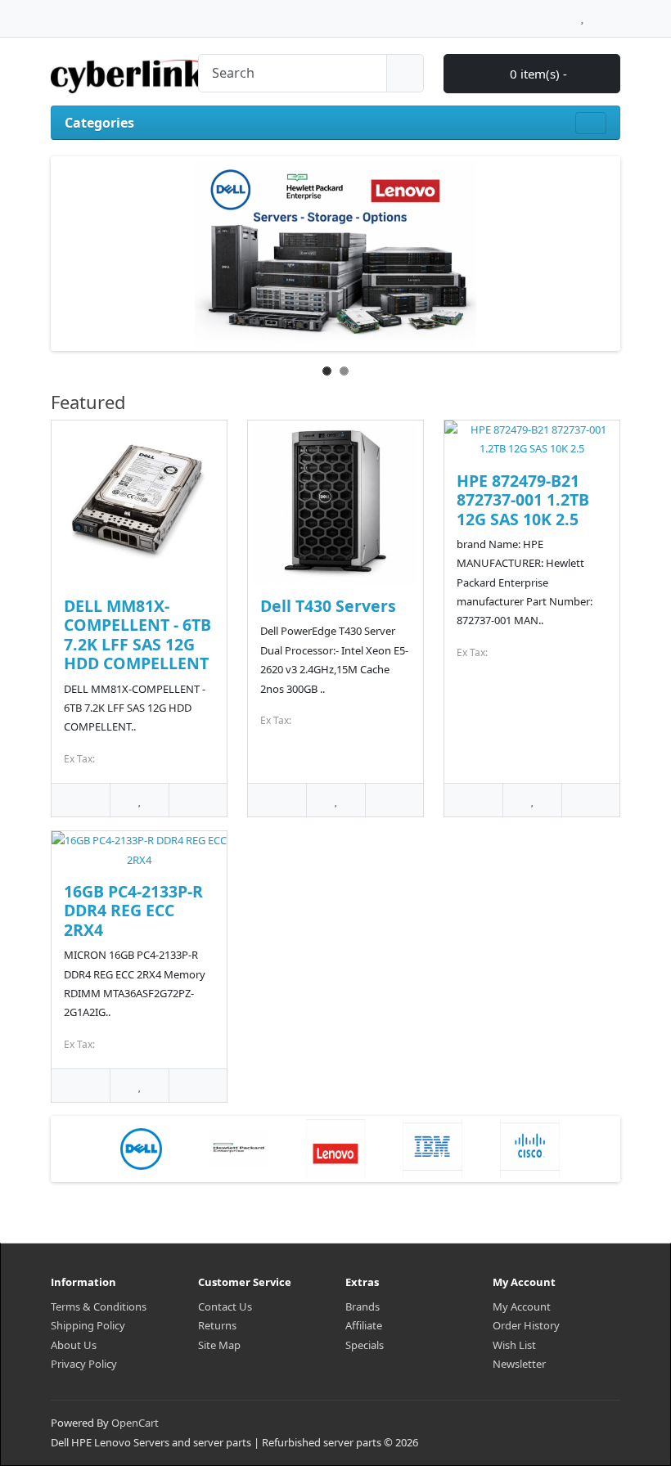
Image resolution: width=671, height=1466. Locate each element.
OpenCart (135, 1422)
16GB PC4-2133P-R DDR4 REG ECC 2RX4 (133, 910)
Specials (364, 1345)
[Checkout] (615, 14)
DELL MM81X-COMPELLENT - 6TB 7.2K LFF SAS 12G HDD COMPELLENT (137, 634)
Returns (217, 1325)
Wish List (514, 1345)
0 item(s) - (537, 73)
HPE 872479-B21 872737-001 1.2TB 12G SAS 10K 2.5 (523, 500)
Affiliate (363, 1325)
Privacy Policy (84, 1363)
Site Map (219, 1345)
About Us (74, 1345)
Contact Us (225, 1306)
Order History (526, 1325)
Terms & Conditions (98, 1306)
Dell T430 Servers (328, 606)
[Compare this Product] (198, 799)
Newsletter (519, 1363)
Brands (362, 1306)
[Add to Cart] (81, 799)
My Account (522, 1306)
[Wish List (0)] (582, 14)
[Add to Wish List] (139, 799)
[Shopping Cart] (597, 14)
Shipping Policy (88, 1325)
